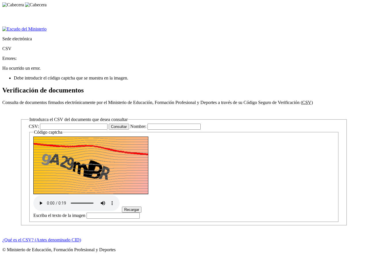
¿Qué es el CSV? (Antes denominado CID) (41, 239)
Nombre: (138, 126)
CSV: (34, 126)
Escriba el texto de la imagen (59, 215)
